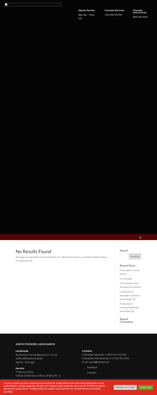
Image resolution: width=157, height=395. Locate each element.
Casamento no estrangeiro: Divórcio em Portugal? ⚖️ (130, 295)
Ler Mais (8, 391)
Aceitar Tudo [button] (145, 387)
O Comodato (126, 278)
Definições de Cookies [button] (125, 387)
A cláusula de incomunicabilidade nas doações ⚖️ (129, 307)
